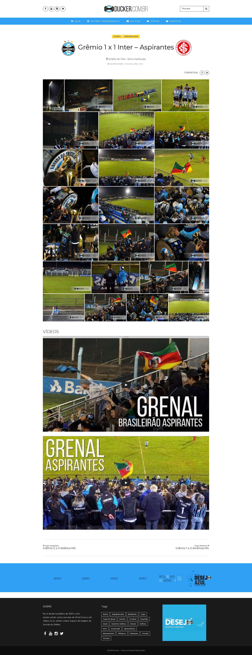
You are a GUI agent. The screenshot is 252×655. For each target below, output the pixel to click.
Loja (77, 21)
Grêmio (143, 624)
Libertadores (129, 628)
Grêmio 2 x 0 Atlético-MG (59, 547)
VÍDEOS (155, 21)
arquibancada (118, 614)
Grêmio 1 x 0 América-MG (192, 547)
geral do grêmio (118, 624)
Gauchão (144, 619)
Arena (105, 614)
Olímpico (122, 633)
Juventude (115, 628)
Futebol (132, 619)
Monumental (108, 633)
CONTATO (175, 21)
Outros (117, 36)
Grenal (133, 624)
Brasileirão (132, 614)
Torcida (145, 633)
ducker (122, 619)
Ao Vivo (135, 21)
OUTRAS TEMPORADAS (104, 21)
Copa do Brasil (109, 619)
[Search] (206, 9)
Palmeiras (134, 633)
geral (105, 624)
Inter (105, 628)
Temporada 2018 (131, 36)
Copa (143, 614)
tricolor (106, 638)
